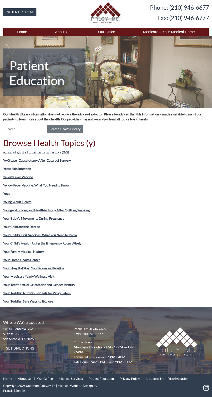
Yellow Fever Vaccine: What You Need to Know (36, 185)
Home (22, 32)
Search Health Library (65, 129)
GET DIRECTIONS (20, 348)
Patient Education (101, 378)
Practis (8, 390)
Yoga (6, 193)
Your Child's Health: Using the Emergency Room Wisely (42, 243)
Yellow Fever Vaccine (18, 177)
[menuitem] (22, 32)
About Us (62, 32)
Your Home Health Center (21, 260)
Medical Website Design (75, 385)
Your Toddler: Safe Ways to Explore (28, 301)
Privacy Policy (130, 378)
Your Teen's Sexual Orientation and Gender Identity (39, 285)
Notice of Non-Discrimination (167, 378)
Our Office (106, 32)
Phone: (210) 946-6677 (179, 7)
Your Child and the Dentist (21, 227)
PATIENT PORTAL (20, 12)
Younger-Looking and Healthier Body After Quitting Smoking (46, 210)
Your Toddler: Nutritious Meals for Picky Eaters (37, 293)
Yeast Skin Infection (17, 169)
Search (20, 390)
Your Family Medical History (23, 251)
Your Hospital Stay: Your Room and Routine (33, 268)
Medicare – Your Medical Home (169, 32)
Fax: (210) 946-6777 (183, 17)
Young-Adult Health (17, 202)
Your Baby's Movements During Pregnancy (33, 218)
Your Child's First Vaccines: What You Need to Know (40, 235)
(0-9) (65, 152)
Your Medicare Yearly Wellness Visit (28, 276)
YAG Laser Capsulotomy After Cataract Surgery (37, 160)
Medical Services (71, 378)
